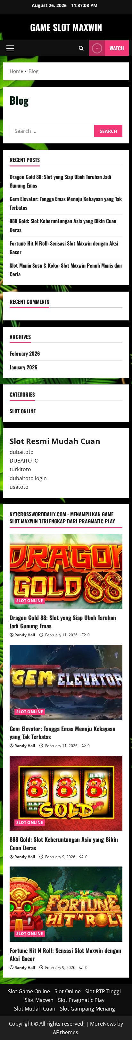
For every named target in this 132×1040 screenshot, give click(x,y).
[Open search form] (81, 48)
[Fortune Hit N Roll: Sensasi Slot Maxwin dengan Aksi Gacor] (66, 904)
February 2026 (25, 353)
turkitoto (20, 469)
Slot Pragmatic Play (81, 1000)
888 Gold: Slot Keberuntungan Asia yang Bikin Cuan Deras (64, 843)
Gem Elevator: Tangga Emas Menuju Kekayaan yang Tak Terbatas (62, 732)
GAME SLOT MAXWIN (66, 27)
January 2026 (23, 367)
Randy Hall (24, 635)
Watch (117, 48)
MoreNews (103, 1023)
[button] (10, 48)
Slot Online (67, 991)
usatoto (19, 486)
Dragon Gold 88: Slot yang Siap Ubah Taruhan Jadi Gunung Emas (63, 621)
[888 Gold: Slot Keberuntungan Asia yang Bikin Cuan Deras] (66, 793)
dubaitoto (22, 452)
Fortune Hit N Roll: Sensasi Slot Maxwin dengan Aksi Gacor (65, 954)
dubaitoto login (28, 478)
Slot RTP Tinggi (103, 991)
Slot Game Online (29, 991)
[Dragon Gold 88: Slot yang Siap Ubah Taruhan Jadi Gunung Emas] (66, 571)
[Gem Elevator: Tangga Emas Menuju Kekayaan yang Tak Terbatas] (66, 682)
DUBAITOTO (24, 460)
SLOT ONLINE (23, 411)
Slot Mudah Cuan (34, 1008)
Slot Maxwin (39, 1000)
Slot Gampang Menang (87, 1008)
